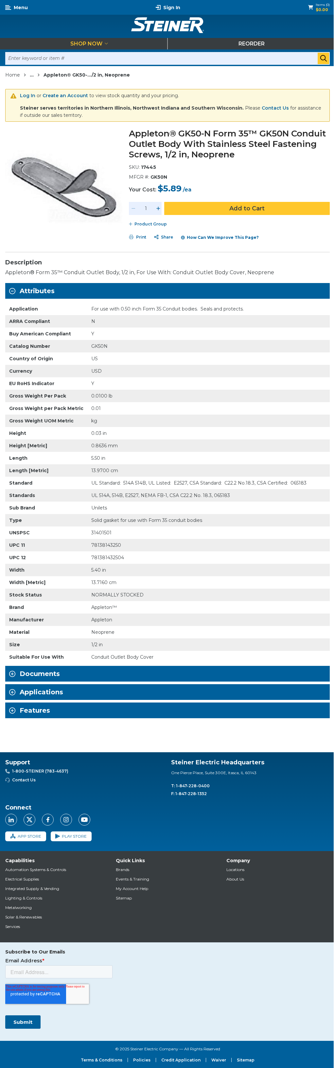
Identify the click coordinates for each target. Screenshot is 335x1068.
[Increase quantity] (158, 208)
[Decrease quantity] (133, 208)
